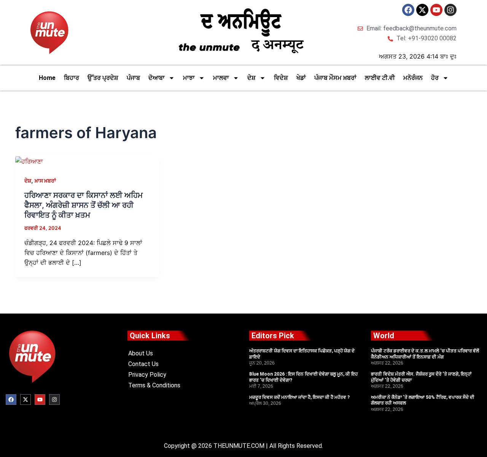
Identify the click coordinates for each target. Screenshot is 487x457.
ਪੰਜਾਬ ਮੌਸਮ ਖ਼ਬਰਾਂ (335, 77)
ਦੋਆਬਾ (156, 77)
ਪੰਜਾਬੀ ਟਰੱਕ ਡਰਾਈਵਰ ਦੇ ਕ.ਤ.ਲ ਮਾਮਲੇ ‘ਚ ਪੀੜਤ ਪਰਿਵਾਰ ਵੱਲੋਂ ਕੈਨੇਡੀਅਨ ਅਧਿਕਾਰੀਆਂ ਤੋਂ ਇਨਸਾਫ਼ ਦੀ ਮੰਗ (425, 354)
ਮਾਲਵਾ (221, 77)
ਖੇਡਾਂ (301, 77)
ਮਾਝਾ (189, 77)
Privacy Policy (147, 374)
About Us (140, 353)
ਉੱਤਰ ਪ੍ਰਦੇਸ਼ (103, 77)
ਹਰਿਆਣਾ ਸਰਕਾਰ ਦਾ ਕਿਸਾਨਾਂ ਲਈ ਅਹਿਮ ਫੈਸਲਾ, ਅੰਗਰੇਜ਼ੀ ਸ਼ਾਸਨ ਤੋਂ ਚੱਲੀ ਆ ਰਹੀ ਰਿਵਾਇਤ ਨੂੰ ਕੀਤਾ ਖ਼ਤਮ (83, 205)
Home (47, 77)
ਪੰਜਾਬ (133, 77)
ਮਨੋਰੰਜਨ (413, 77)
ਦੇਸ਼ (251, 77)
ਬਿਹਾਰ (71, 77)
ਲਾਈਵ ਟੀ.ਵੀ (380, 77)
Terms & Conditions (154, 385)
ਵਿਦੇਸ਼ (281, 77)
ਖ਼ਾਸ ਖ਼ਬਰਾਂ (45, 180)
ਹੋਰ (435, 77)
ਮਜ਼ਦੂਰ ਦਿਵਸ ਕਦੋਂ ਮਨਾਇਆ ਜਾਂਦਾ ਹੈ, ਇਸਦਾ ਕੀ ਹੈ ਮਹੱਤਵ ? (299, 397)
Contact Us (143, 364)
